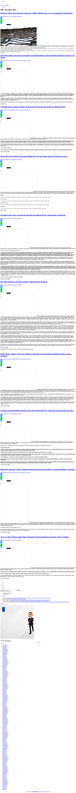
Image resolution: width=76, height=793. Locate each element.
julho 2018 (4, 738)
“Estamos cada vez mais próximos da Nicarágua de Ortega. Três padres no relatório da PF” (33, 107)
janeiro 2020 (5, 720)
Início (4, 1)
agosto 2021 (5, 701)
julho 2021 (4, 702)
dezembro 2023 (5, 673)
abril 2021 (4, 705)
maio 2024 (4, 668)
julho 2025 (4, 654)
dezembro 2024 (5, 661)
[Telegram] (38, 23)
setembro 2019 (5, 724)
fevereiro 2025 (5, 659)
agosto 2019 (5, 725)
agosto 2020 (5, 713)
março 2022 (5, 694)
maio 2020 (4, 716)
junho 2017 (5, 751)
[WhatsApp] (38, 21)
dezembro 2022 (5, 685)
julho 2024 (4, 666)
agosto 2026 (5, 645)
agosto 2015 (5, 773)
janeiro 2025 (5, 660)
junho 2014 (5, 787)
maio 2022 (4, 692)
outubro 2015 (5, 771)
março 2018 (5, 742)
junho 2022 (5, 691)
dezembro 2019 (5, 721)
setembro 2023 (5, 676)
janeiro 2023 (5, 684)
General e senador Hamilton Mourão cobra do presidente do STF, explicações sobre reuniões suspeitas (36, 410)
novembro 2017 (5, 746)
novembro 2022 (5, 686)
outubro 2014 (5, 783)
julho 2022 (4, 690)
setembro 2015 (5, 772)
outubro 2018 (5, 735)
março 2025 (5, 658)
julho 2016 (4, 762)
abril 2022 (4, 693)
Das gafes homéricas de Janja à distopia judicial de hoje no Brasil (23, 282)
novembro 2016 (5, 758)
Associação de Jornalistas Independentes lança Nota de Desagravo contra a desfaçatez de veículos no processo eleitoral (29, 597)
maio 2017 (4, 752)
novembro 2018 (5, 734)
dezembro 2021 (5, 697)
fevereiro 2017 (5, 755)
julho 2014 (4, 786)
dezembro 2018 (5, 733)
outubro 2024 (5, 663)
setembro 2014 (5, 784)
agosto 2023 (5, 677)
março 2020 (5, 718)
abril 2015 (4, 777)
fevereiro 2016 (5, 767)
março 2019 (5, 730)
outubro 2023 (5, 675)
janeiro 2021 (5, 708)
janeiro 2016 (5, 768)
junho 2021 (5, 703)
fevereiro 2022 (5, 695)
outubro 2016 (5, 759)
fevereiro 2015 (5, 779)
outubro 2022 (5, 687)
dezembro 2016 (5, 757)
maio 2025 (4, 656)
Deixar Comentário (18, 16)
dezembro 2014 (5, 781)
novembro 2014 (5, 782)
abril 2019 (4, 729)
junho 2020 (5, 715)
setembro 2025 (5, 652)
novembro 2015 (5, 770)
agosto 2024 (5, 665)
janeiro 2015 (5, 780)
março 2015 (5, 778)
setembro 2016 (5, 760)
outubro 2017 (5, 747)
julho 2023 (4, 678)
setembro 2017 (5, 748)
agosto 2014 (5, 785)
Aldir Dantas (13, 16)
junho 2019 (5, 727)
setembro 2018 (5, 736)
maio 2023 (4, 680)
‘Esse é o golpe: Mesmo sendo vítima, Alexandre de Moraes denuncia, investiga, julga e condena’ (34, 537)
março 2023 (5, 682)
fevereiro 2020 (5, 719)
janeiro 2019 (5, 732)
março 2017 (5, 754)
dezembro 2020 (5, 709)
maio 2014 (4, 788)
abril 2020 (4, 717)
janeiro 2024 (5, 672)
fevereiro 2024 (5, 671)
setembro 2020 (5, 712)
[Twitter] (38, 19)
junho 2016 (5, 763)
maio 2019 (4, 728)
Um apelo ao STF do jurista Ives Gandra (19, 598)
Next (3, 588)
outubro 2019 (5, 723)
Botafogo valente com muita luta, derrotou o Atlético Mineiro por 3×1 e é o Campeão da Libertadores (36, 13)
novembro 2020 (5, 710)
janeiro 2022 (5, 696)
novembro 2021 (5, 698)
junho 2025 (5, 655)
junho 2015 (5, 775)
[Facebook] (38, 18)
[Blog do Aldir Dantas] (4, 5)
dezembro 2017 (5, 745)
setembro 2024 (5, 664)
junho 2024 (5, 667)
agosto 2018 (5, 737)
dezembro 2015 (5, 769)
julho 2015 (4, 774)
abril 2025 (4, 657)
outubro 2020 (5, 711)
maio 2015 (4, 776)
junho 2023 (5, 679)
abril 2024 (4, 669)
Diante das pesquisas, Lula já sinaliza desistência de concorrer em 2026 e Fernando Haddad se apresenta (37, 469)
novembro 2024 (5, 662)
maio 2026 (4, 648)
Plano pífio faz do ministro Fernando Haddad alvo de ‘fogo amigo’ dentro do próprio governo (33, 156)
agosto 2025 (5, 653)
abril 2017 (4, 753)
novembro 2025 (5, 650)
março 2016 (5, 766)
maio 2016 (4, 764)
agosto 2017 (5, 749)
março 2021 (5, 706)
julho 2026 (4, 646)
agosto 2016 (5, 761)
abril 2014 (4, 789)
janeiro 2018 (5, 744)
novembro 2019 (5, 722)
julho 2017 (4, 750)
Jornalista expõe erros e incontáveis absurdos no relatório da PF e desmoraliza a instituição (32, 215)
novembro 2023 (5, 674)
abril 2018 (4, 741)
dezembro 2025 (5, 649)
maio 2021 (4, 704)
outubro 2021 (5, 699)
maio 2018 (4, 740)
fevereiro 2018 (5, 743)
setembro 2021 (5, 700)
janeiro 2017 (5, 756)
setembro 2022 (5, 688)
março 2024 (5, 670)
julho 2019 (4, 726)
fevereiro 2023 (5, 683)
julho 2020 (4, 714)
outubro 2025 (5, 651)
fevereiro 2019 (5, 731)
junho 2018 (5, 739)
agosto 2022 (5, 689)
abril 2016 (4, 765)
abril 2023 (4, 681)
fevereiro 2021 (5, 707)
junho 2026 (5, 647)
